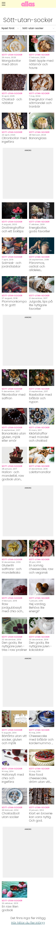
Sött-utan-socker (32, 28)
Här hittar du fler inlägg (28, 923)
